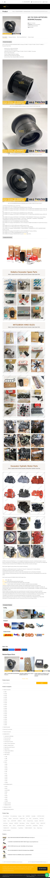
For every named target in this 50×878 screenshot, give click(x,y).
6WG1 (6, 782)
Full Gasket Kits (7, 739)
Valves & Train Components (9, 743)
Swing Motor (35, 825)
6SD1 (6, 780)
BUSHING (31, 27)
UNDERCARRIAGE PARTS (33, 25)
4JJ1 (6, 773)
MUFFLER (16, 823)
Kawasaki (11, 823)
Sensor (14, 825)
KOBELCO (4, 584)
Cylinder (10, 818)
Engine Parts (22, 818)
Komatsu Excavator (36, 24)
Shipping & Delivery (12, 37)
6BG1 (6, 778)
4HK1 (6, 769)
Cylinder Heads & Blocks (9, 750)
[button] (47, 6)
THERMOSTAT (6, 827)
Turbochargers (7, 752)
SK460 (5, 722)
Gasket (4, 820)
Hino (3, 579)
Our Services (27, 875)
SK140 (5, 697)
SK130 (5, 693)
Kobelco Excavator (7, 689)
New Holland (22, 823)
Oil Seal (27, 823)
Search (42, 682)
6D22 (6, 792)
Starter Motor (28, 825)
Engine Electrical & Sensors (9, 747)
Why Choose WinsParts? (22, 37)
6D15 (6, 788)
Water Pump (39, 827)
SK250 (5, 711)
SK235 (5, 710)
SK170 (5, 700)
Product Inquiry (31, 37)
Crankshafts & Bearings (8, 736)
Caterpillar (33, 816)
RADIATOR (43, 823)
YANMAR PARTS (7, 804)
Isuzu (3, 582)
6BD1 (6, 775)
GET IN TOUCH (42, 868)
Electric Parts (15, 818)
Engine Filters (7, 748)
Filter (30, 818)
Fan (27, 818)
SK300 (5, 717)
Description (4, 37)
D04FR (6, 801)
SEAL (10, 825)
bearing (19, 816)
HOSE (24, 820)
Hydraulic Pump (30, 820)
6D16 (6, 795)
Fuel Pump (42, 818)
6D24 (6, 797)
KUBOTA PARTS (7, 802)
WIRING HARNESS (7, 830)
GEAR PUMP (13, 820)
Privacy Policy (33, 875)
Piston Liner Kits (7, 738)
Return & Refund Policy (31, 876)
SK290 (5, 715)
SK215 (5, 706)
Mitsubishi (4, 581)
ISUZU (5, 762)
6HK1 (6, 777)
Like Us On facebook (41, 875)
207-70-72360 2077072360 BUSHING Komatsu (37, 862)
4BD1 (6, 764)
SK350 (5, 721)
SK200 (5, 702)
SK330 (5, 719)
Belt (23, 816)
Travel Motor (20, 827)
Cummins (5, 818)
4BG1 (6, 767)
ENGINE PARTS (6, 734)
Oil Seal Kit (33, 823)
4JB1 (6, 771)
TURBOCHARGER (28, 827)
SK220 (5, 708)
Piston (37, 823)
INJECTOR (41, 820)
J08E (6, 758)
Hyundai (36, 820)
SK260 (5, 713)
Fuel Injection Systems (8, 741)
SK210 (5, 704)
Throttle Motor (14, 827)
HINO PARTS (7, 754)
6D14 (6, 786)
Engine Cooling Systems (9, 745)
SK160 (5, 699)
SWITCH (41, 825)
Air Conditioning (13, 816)
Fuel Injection (35, 818)
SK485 (5, 724)
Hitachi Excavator (6, 727)
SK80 (5, 691)
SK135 (5, 695)
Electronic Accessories (7, 729)
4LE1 (6, 766)
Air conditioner (6, 816)
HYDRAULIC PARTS (7, 807)
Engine (25, 233)
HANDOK (19, 820)
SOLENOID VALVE (20, 825)
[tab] (4, 37)
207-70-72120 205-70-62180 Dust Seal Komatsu (12, 862)
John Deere (5, 823)
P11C (6, 760)
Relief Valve (5, 825)
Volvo (35, 827)
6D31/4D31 (7, 790)
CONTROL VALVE (40, 816)
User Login (46, 1)
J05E (6, 756)
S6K (6, 793)
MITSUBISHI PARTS (8, 784)
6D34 (6, 799)
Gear (9, 820)
